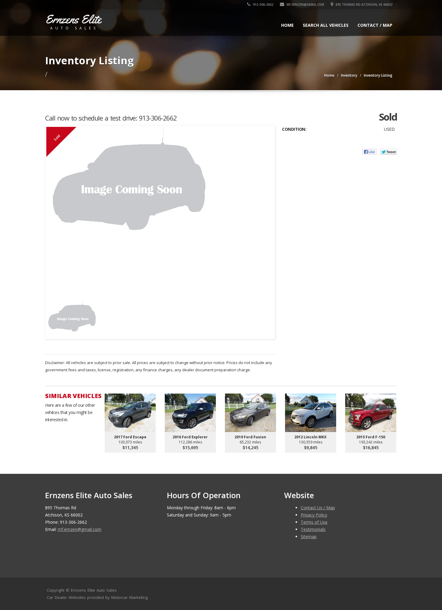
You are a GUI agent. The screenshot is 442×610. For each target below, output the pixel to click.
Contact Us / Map (318, 507)
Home (287, 25)
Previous (52, 316)
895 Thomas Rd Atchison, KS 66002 (363, 4)
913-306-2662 (262, 4)
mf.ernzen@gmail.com (305, 4)
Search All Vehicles (325, 25)
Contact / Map (375, 25)
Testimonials (313, 529)
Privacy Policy (314, 515)
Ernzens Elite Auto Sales (94, 590)
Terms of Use (314, 522)
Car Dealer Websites (66, 597)
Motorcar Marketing (129, 597)
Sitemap (309, 536)
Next (268, 316)
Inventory (349, 75)
